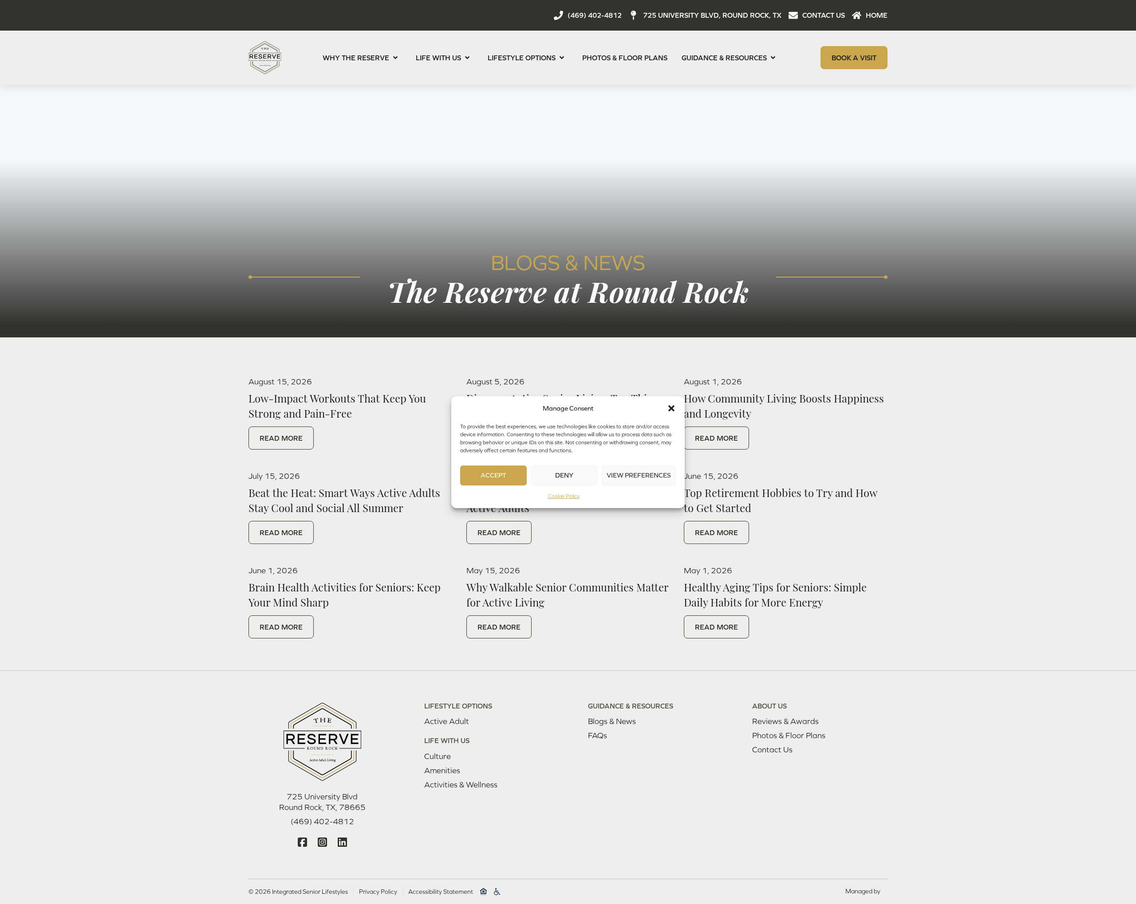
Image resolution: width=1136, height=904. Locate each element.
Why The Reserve (356, 58)
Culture (437, 756)
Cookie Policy (564, 496)
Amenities (442, 770)
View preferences (639, 475)
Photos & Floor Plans (624, 58)
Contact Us (772, 749)
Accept (493, 475)
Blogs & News (612, 721)
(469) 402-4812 (322, 821)
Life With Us (438, 58)
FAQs (597, 735)
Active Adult (446, 721)
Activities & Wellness (460, 784)
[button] (671, 408)
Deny (564, 475)
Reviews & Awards (785, 721)
